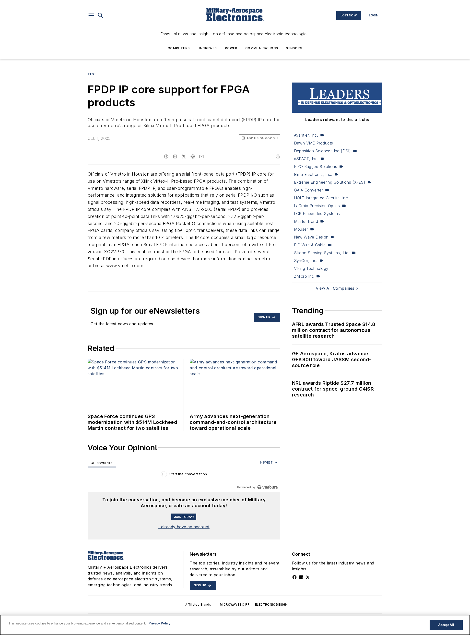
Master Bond (306, 221)
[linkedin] (175, 156)
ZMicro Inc (304, 276)
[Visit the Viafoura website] (267, 487)
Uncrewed (207, 48)
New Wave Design (311, 237)
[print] (277, 156)
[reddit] (192, 156)
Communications (261, 48)
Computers (179, 48)
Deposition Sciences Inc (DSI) (322, 150)
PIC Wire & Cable (310, 244)
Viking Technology (311, 268)
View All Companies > (337, 288)
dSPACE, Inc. (306, 158)
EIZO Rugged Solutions (315, 166)
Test (92, 74)
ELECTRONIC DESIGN (271, 604)
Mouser (301, 229)
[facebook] (166, 156)
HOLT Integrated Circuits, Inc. (321, 197)
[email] (201, 156)
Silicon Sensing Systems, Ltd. (322, 252)
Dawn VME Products (313, 143)
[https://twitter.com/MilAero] (307, 577)
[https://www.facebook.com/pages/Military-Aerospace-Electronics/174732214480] (294, 577)
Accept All (446, 625)
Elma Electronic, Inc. (313, 174)
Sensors (294, 48)
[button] (91, 15)
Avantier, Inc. (306, 135)
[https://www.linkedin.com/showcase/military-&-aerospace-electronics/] (301, 577)
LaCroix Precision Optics (317, 205)
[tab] (102, 463)
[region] (184, 475)
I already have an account (184, 526)
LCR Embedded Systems (317, 213)
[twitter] (183, 156)
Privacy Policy (159, 623)
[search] (100, 15)
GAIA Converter (308, 190)
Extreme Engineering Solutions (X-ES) (329, 182)
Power (231, 48)
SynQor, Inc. (305, 260)
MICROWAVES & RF (234, 604)
